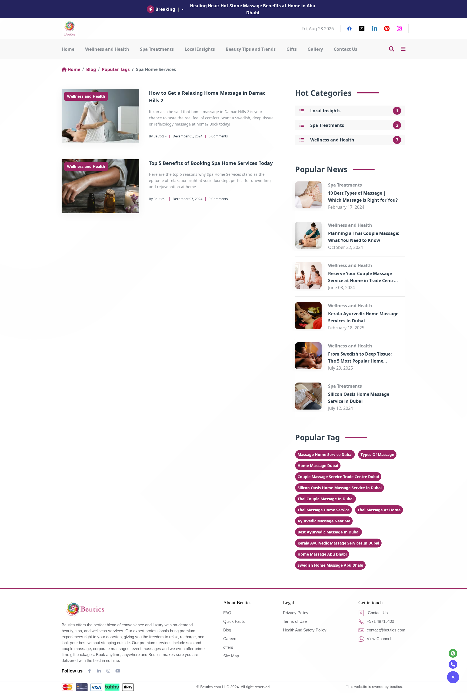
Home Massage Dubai (318, 465)
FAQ (227, 612)
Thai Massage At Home (379, 509)
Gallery (315, 49)
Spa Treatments (157, 49)
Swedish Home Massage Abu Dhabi (330, 565)
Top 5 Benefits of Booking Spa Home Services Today (211, 163)
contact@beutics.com (385, 630)
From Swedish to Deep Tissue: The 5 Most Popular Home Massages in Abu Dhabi (360, 361)
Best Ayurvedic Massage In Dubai (328, 532)
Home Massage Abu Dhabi (322, 554)
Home (68, 49)
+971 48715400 (380, 621)
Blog (91, 69)
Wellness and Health (107, 49)
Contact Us (345, 49)
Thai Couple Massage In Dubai (325, 498)
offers (228, 647)
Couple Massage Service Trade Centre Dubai (338, 476)
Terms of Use (295, 621)
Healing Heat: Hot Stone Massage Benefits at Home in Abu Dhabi (252, 9)
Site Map (231, 656)
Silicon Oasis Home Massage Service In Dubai (340, 487)
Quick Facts (234, 621)
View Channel (378, 638)
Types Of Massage (377, 454)
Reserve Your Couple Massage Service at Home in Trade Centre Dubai (362, 280)
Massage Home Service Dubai (325, 454)
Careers (230, 638)
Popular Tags (116, 69)
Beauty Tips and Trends (251, 49)
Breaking (165, 9)
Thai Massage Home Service (323, 509)
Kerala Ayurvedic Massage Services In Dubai (338, 543)
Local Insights (200, 49)
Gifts (291, 49)
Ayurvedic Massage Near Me (324, 520)
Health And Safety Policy (304, 630)
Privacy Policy (295, 612)
